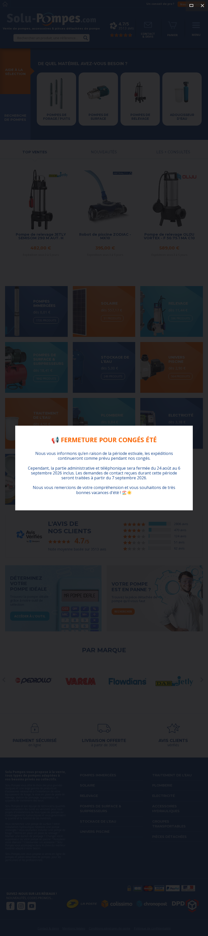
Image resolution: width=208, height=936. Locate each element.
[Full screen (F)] (191, 5)
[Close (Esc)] (202, 5)
